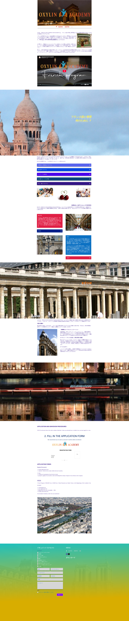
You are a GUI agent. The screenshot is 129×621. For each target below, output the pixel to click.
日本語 (39, 553)
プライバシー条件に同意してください (46, 592)
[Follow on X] (69, 554)
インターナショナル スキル (44, 552)
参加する (60, 594)
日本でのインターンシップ (43, 563)
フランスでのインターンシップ (44, 564)
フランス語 (40, 555)
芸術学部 (67, 27)
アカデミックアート (42, 557)
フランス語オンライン (43, 561)
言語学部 (60, 27)
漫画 (39, 558)
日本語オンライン (42, 560)
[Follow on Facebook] (67, 554)
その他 (39, 566)
